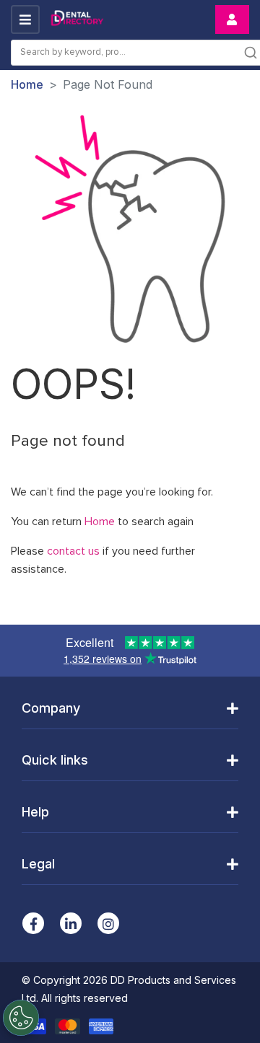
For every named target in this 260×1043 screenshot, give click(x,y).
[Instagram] (108, 923)
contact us (73, 551)
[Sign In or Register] (232, 19)
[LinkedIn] (71, 923)
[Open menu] (25, 19)
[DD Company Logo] (76, 19)
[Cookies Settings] (21, 1018)
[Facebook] (33, 923)
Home (27, 84)
